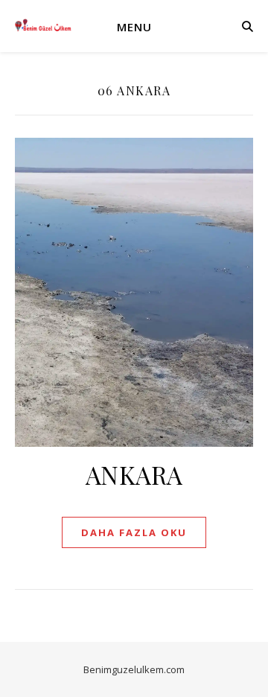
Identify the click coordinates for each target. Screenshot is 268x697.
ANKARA (134, 474)
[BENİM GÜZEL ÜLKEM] (44, 26)
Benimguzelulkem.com (134, 669)
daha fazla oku (134, 532)
